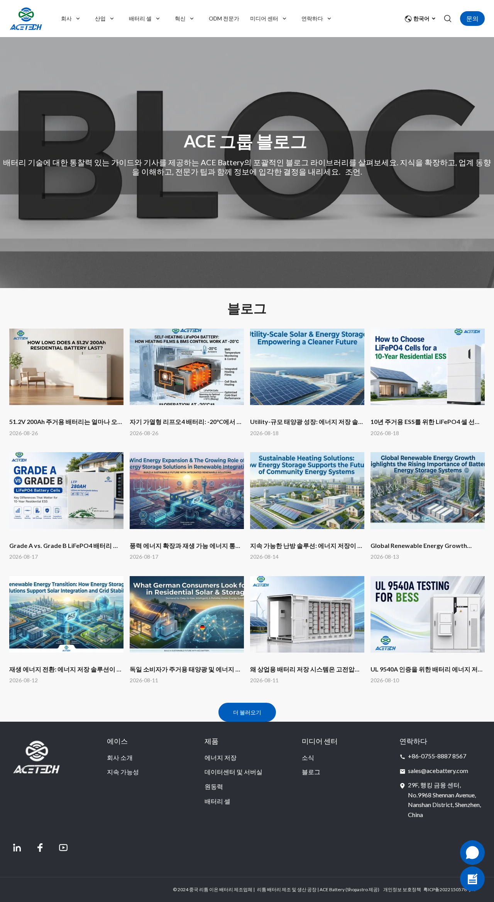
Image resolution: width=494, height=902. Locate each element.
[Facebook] (40, 847)
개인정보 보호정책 (402, 889)
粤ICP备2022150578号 (447, 889)
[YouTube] (63, 847)
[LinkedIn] (17, 847)
